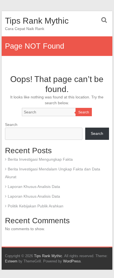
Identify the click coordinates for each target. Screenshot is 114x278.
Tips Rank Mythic (37, 20)
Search (83, 112)
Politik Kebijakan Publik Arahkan (35, 206)
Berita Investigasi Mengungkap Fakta (40, 159)
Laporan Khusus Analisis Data (34, 186)
